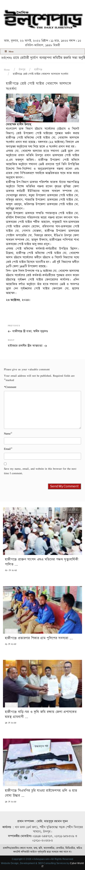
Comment (10, 387)
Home (7, 70)
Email (7, 449)
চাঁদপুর (22, 70)
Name (7, 433)
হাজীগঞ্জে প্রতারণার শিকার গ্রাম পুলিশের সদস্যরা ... (39, 638)
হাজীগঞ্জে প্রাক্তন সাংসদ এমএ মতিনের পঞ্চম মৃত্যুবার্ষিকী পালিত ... (41, 562)
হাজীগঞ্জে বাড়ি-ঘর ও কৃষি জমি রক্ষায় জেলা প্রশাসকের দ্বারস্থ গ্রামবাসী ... (40, 714)
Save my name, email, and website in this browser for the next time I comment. (40, 471)
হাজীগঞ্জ (38, 70)
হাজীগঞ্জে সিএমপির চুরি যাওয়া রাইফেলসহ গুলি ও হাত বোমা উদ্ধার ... (41, 793)
